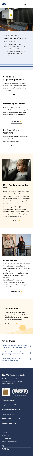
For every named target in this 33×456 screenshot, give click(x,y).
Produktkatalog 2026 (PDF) (10, 409)
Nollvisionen (15, 146)
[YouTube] (8, 450)
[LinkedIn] (5, 450)
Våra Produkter (10, 324)
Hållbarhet (15, 121)
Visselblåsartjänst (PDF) (9, 423)
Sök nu (15, 95)
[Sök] (25, 4)
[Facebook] (3, 450)
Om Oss (15, 221)
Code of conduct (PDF (8, 414)
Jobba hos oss (15, 292)
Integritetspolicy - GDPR (9, 405)
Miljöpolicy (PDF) (6, 418)
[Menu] (28, 4)
